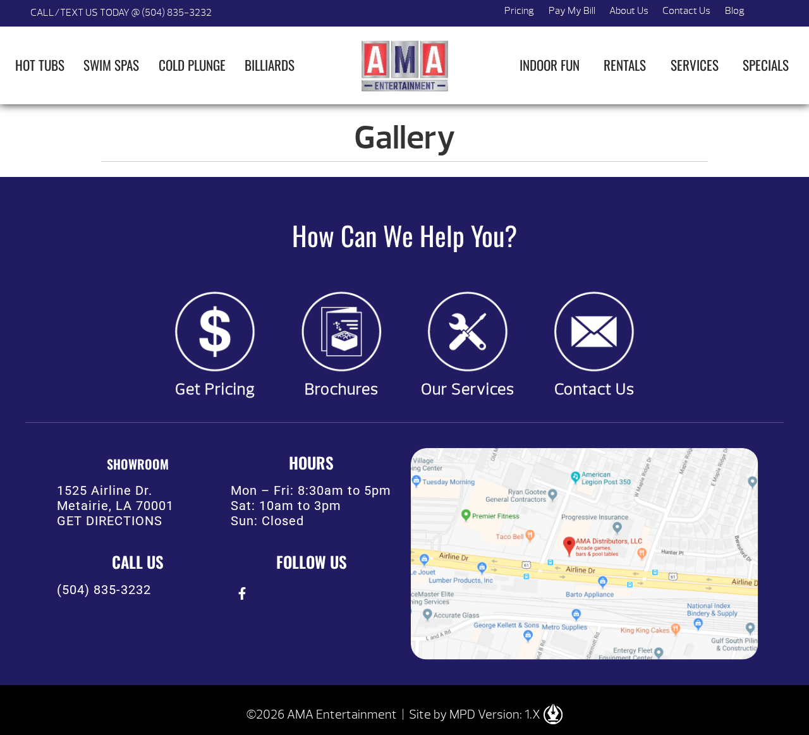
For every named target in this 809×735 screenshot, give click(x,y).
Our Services (467, 389)
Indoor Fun (550, 65)
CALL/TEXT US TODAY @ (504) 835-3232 (121, 12)
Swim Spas (111, 65)
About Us (628, 10)
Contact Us (686, 10)
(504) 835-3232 (104, 589)
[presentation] (242, 593)
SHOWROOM (138, 463)
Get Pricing (215, 389)
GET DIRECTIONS (109, 520)
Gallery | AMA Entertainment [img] (404, 65)
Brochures (342, 389)
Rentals (625, 65)
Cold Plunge (192, 65)
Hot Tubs (39, 65)
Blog (735, 10)
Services (695, 65)
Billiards (270, 65)
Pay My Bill (572, 10)
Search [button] (766, 13)
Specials (766, 65)
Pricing (519, 10)
